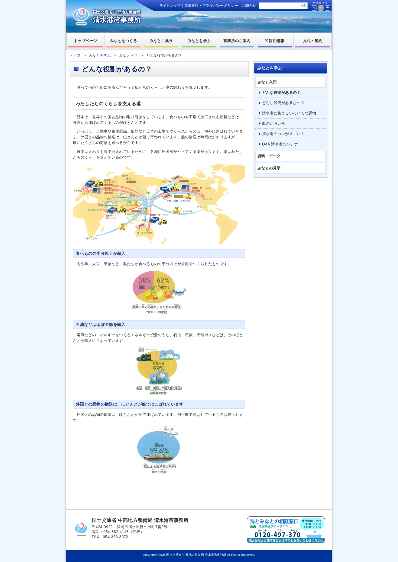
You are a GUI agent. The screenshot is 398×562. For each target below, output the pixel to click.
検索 (303, 5)
